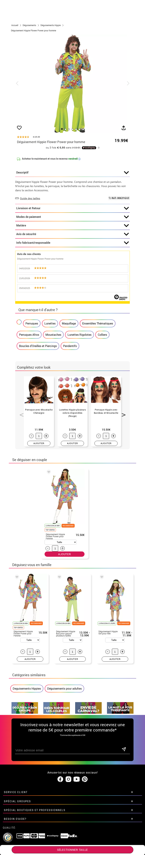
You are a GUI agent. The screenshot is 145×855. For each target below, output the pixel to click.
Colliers (102, 335)
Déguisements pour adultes (64, 688)
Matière (21, 225)
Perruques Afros (29, 335)
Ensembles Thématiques (97, 323)
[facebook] (60, 779)
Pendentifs (70, 346)
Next (122, 413)
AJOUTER (39, 443)
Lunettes (50, 323)
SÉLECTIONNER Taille (72, 849)
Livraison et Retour (28, 208)
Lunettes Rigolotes (79, 335)
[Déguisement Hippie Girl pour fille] (101, 577)
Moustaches (53, 335)
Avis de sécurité (26, 234)
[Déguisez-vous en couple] (56, 712)
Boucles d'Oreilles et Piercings (38, 346)
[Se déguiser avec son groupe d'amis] (24, 712)
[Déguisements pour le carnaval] (88, 712)
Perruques (31, 323)
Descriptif (22, 172)
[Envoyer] (123, 749)
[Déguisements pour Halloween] (120, 712)
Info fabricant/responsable (33, 243)
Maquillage (69, 323)
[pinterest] (84, 779)
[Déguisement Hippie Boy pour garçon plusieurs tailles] (58, 577)
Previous (20, 413)
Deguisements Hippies (27, 688)
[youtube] (76, 779)
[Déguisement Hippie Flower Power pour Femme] (48, 472)
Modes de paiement (28, 217)
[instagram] (68, 779)
